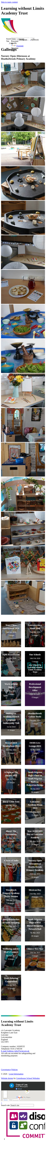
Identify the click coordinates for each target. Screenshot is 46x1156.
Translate (20, 46)
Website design (7, 1078)
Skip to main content (9, 2)
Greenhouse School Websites (28, 1078)
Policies (14, 1069)
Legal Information (16, 1074)
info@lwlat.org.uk (15, 1051)
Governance (6, 1069)
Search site (5, 1105)
